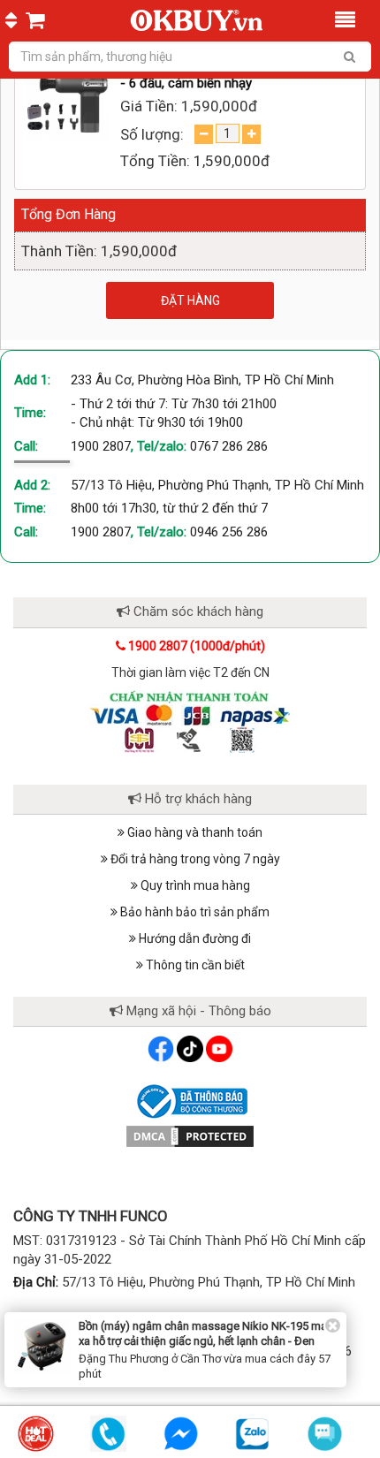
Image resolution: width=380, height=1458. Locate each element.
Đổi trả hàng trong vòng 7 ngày (194, 859)
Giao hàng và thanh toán (193, 832)
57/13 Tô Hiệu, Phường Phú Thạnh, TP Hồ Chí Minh (217, 485)
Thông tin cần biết (194, 965)
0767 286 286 (229, 446)
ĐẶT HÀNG (190, 300)
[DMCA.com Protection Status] (190, 1135)
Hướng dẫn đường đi (193, 938)
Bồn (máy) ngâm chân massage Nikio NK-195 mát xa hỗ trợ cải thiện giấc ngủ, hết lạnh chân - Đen (205, 1333)
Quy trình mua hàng (194, 885)
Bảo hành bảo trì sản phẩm (194, 912)
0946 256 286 (229, 532)
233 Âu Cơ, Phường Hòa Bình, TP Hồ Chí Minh (202, 380)
